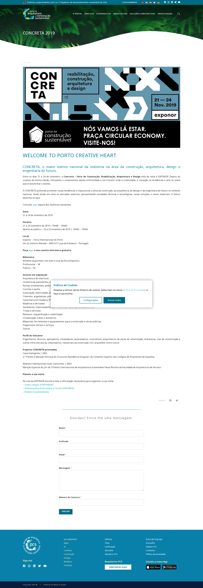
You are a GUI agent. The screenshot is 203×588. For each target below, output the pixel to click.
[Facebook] (165, 2)
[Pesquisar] (178, 14)
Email (62, 454)
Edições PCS (151, 546)
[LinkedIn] (172, 2)
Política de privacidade (155, 554)
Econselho (150, 543)
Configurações (90, 300)
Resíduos (68, 561)
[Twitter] (175, 2)
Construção (69, 554)
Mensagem (65, 468)
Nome (62, 428)
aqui (35, 204)
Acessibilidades (70, 539)
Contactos (150, 550)
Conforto (68, 550)
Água (66, 543)
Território (68, 565)
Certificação (110, 546)
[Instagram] (169, 2)
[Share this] (170, 400)
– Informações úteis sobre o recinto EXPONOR (48, 388)
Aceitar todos (114, 300)
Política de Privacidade (134, 290)
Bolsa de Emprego (154, 539)
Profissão (63, 441)
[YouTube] (179, 2)
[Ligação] (37, 14)
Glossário (109, 550)
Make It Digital (60, 585)
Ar (65, 546)
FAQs (107, 543)
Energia (67, 558)
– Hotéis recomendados (36, 391)
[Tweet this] (177, 400)
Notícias (108, 539)
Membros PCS (111, 554)
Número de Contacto (70, 497)
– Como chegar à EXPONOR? (38, 384)
